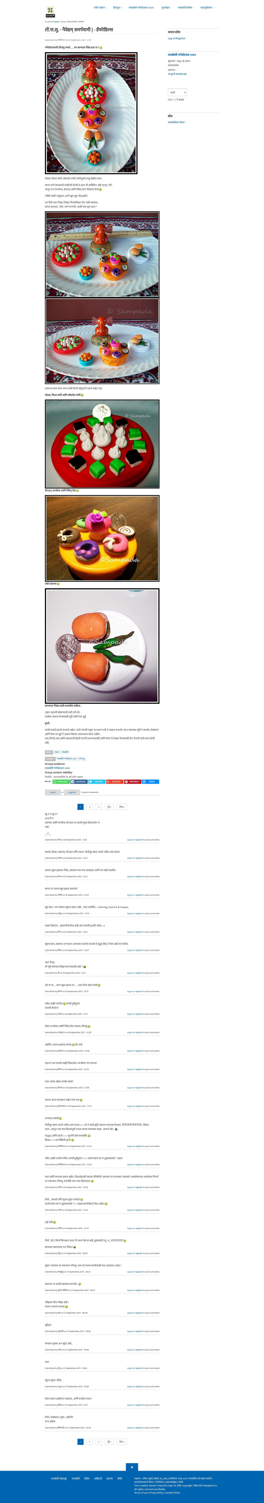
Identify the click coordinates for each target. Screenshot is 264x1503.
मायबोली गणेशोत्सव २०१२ (67, 759)
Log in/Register (177, 38)
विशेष (86, 1479)
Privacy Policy (156, 1493)
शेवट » (122, 807)
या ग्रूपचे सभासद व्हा (177, 74)
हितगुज (116, 7)
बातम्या (109, 1479)
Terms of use (141, 1493)
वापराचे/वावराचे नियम (144, 1482)
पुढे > (109, 807)
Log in (53, 792)
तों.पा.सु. (82, 759)
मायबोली (65, 752)
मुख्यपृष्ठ (56, 21)
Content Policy (172, 1493)
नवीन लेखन (99, 7)
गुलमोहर (165, 7)
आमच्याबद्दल (171, 1482)
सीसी (119, 1479)
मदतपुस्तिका (206, 7)
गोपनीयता (160, 1482)
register (72, 792)
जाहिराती (98, 1479)
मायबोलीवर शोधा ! (176, 122)
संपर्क (180, 1482)
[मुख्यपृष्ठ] (50, 11)
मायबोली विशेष (185, 7)
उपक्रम (56, 752)
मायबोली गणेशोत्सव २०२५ (141, 7)
